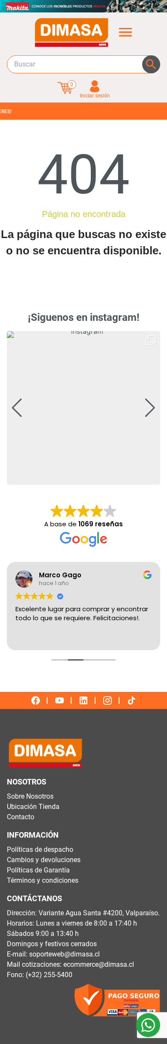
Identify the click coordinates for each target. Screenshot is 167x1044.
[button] (83, 478)
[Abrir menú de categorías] (125, 32)
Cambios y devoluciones (44, 860)
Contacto (20, 817)
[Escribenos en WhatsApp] (148, 1025)
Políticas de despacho (40, 849)
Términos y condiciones (42, 880)
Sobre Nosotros (30, 796)
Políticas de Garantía (38, 870)
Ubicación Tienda (33, 807)
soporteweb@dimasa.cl (64, 954)
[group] (83, 408)
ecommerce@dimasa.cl (98, 964)
